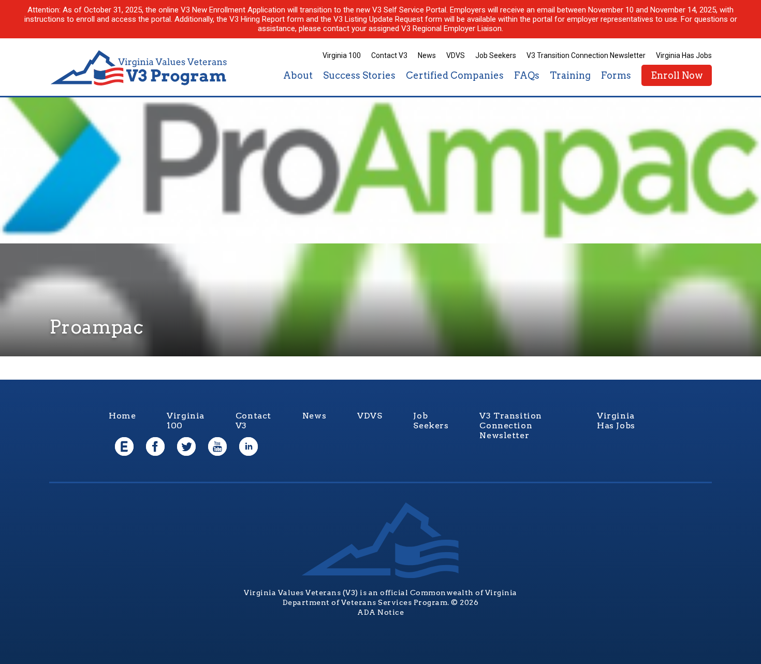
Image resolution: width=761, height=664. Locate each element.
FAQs (526, 75)
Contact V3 (389, 55)
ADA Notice (380, 612)
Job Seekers (495, 55)
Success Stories (359, 75)
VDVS (455, 55)
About (298, 75)
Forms (616, 75)
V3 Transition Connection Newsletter (586, 55)
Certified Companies (455, 75)
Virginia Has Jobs (684, 55)
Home (122, 416)
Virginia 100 (342, 55)
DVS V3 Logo (139, 68)
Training (570, 75)
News (427, 55)
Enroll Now (677, 75)
